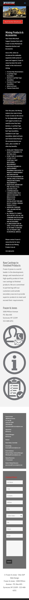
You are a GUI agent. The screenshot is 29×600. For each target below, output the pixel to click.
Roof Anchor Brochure (13, 22)
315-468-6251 (8, 321)
